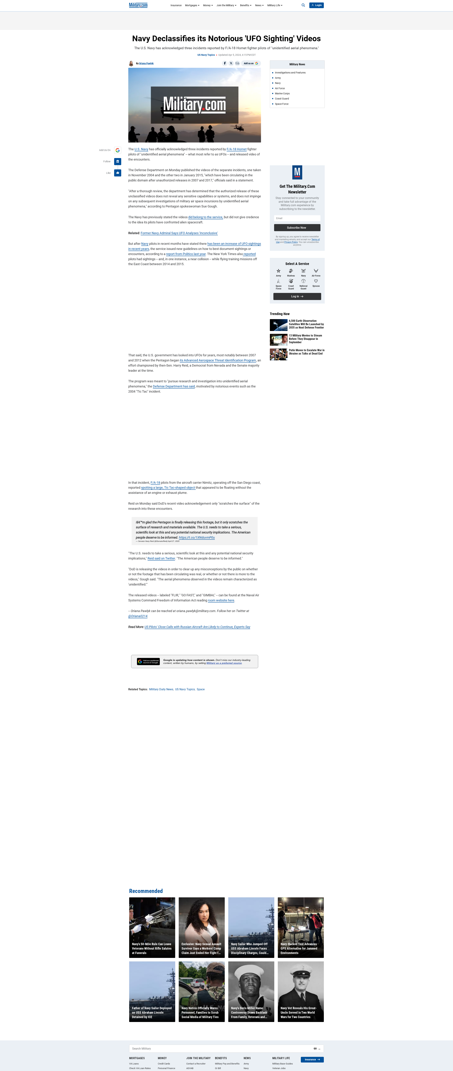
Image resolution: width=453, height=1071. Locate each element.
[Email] (237, 63)
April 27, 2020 (173, 541)
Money (207, 5)
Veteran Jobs (279, 1068)
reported (249, 254)
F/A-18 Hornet (237, 149)
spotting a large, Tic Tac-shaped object (168, 487)
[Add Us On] (117, 150)
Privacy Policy (291, 242)
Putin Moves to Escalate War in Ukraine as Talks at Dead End (307, 352)
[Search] (303, 5)
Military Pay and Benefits (227, 1063)
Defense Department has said (174, 386)
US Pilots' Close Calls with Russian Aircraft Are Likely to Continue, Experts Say (197, 627)
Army (246, 1063)
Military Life (273, 5)
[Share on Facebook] (225, 63)
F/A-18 (155, 482)
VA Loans (134, 1063)
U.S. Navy (141, 149)
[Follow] (117, 161)
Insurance (176, 5)
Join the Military (225, 5)
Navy (144, 243)
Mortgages (191, 5)
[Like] (117, 172)
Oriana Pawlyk (146, 63)
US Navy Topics (206, 55)
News (258, 5)
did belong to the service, (205, 217)
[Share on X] (231, 63)
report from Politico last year (186, 254)
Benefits (244, 5)
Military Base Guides (282, 1063)
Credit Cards (164, 1063)
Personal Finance (166, 1068)
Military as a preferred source (224, 663)
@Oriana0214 (137, 616)
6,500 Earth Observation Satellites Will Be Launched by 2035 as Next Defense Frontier (306, 324)
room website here (221, 600)
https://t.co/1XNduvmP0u (197, 537)
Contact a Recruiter (195, 1063)
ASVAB (189, 1068)
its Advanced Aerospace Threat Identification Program (218, 360)
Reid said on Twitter (161, 558)
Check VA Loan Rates (140, 1068)
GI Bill (218, 1068)
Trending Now (280, 314)
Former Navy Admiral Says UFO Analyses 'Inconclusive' (179, 233)
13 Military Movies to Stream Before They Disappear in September (305, 339)
